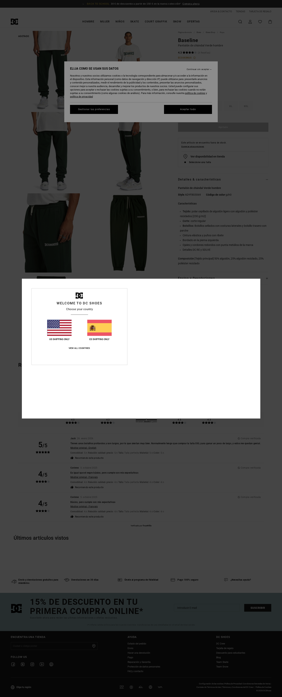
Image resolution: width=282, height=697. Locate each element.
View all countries (79, 348)
